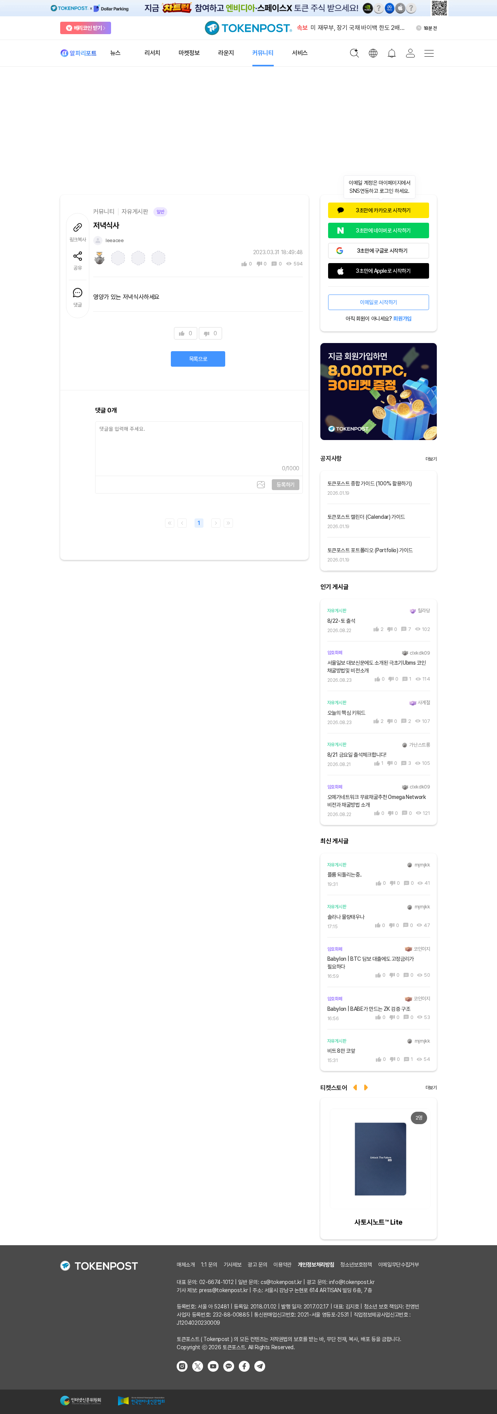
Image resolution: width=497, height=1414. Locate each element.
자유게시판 (135, 211)
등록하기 (285, 485)
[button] (366, 1086)
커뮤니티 (104, 211)
